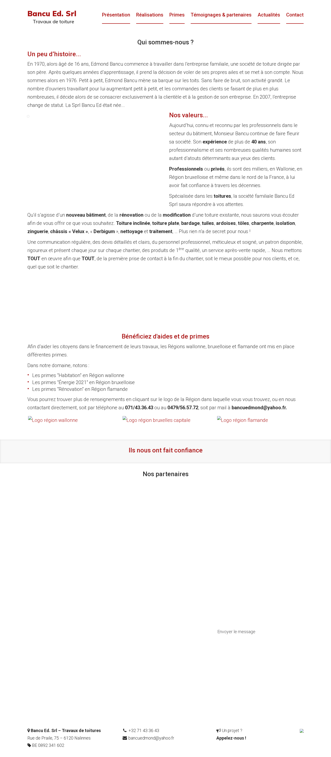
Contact (295, 15)
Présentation (116, 15)
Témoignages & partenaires (221, 15)
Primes (177, 15)
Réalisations (149, 15)
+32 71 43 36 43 (143, 730)
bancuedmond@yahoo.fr (151, 738)
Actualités (269, 15)
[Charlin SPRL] (302, 730)
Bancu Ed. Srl (51, 13)
